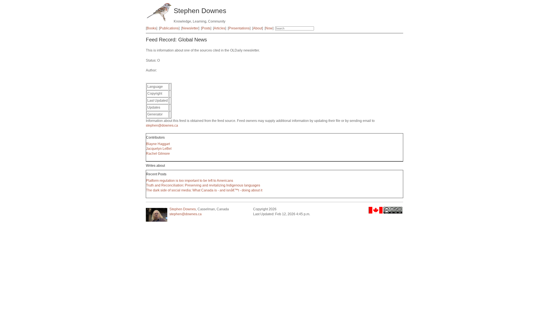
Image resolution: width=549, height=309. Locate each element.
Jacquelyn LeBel (159, 148)
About (257, 28)
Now (269, 28)
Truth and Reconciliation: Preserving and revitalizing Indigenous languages (203, 185)
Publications (169, 28)
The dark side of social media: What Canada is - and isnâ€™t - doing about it (204, 190)
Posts (206, 28)
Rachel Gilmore (158, 153)
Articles (219, 28)
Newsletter (190, 28)
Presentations (239, 28)
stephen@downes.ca (162, 125)
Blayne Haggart (158, 144)
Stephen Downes (182, 209)
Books (151, 28)
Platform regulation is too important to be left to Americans (189, 180)
